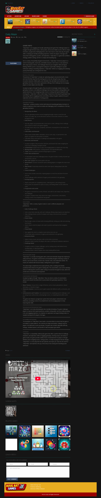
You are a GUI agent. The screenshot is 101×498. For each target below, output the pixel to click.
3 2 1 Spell (33, 20)
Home (8, 29)
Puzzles (13, 29)
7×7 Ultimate (16, 20)
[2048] (74, 53)
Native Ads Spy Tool (35, 485)
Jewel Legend (86, 20)
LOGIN (73, 3)
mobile (10, 350)
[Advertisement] (66, 9)
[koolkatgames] (15, 9)
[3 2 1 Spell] (74, 47)
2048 (49, 20)
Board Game (35, 16)
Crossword (68, 20)
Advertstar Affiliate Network (37, 489)
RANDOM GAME (89, 16)
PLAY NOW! (13, 63)
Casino (45, 16)
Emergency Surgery (19, 27)
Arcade (26, 16)
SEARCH (81, 3)
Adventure (18, 16)
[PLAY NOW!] (10, 21)
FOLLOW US (91, 3)
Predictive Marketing (35, 487)
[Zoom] (11, 411)
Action (9, 16)
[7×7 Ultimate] (74, 41)
